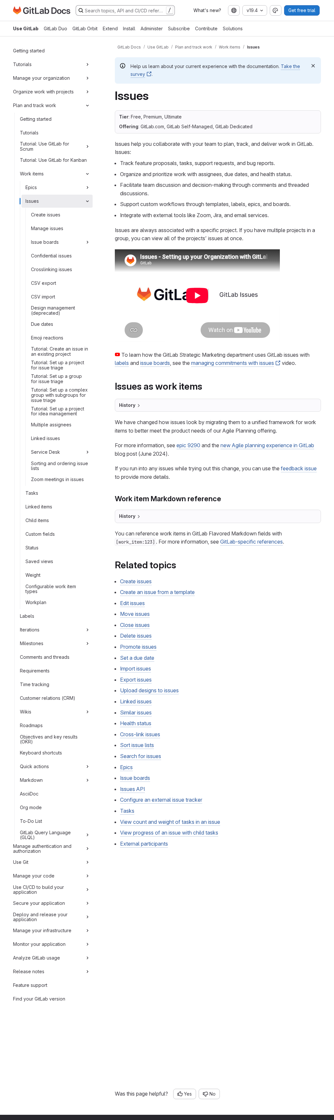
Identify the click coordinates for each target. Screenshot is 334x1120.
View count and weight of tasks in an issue (170, 822)
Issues (32, 201)
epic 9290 (188, 445)
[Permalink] (206, 386)
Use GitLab (25, 28)
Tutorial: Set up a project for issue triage (57, 365)
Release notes (28, 971)
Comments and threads (44, 657)
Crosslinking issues (51, 269)
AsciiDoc (29, 793)
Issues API (132, 789)
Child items (37, 520)
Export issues (136, 679)
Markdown (31, 780)
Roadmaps (31, 725)
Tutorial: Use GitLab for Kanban (53, 160)
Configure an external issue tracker (161, 799)
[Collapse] (87, 105)
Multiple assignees (51, 424)
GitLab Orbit (85, 28)
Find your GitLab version (39, 999)
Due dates (42, 324)
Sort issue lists (137, 745)
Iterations (29, 629)
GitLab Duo (55, 28)
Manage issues (47, 228)
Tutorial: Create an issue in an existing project (59, 351)
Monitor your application (39, 944)
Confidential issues (51, 255)
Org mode (31, 807)
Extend (110, 28)
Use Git (20, 862)
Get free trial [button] (301, 10)
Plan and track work (34, 105)
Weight (32, 575)
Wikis (25, 711)
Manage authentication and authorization (42, 848)
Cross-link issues (140, 734)
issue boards (155, 363)
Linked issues (45, 438)
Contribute (206, 28)
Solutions (233, 28)
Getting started (29, 50)
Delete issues (136, 635)
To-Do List (31, 821)
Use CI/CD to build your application (38, 889)
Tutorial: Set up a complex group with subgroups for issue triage (59, 395)
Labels (27, 616)
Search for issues (140, 756)
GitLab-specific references (251, 541)
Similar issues (136, 712)
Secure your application (39, 903)
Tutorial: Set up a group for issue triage (56, 378)
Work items (32, 173)
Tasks (31, 493)
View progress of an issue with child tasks (169, 832)
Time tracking (34, 684)
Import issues (135, 668)
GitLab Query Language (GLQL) (45, 835)
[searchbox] (125, 10)
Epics (31, 187)
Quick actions (34, 766)
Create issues (45, 214)
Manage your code (33, 875)
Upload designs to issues (149, 690)
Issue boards (45, 242)
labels (122, 363)
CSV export (43, 283)
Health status (135, 723)
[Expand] (87, 64)
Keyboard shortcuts (41, 752)
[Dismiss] (313, 66)
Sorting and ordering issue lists (59, 466)
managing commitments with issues (232, 363)
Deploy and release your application (40, 917)
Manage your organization (41, 78)
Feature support (30, 985)
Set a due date (137, 658)
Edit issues (132, 603)
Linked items (38, 506)
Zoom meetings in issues (57, 479)
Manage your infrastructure (42, 930)
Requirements (35, 670)
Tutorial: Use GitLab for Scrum (44, 146)
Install (129, 28)
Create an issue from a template (157, 592)
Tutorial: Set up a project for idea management (57, 411)
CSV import (43, 296)
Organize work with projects (43, 91)
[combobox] (234, 10)
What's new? (207, 10)
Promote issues (138, 646)
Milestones (31, 643)
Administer (152, 28)
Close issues (135, 625)
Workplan (35, 602)
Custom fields (40, 534)
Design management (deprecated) (53, 310)
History (127, 405)
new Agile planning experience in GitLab (267, 445)
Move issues (135, 614)
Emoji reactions (47, 337)
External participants (144, 843)
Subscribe (179, 28)
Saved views (39, 561)
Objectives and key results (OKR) (49, 739)
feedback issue (299, 468)
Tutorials (22, 64)
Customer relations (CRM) (47, 698)
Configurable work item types (50, 589)
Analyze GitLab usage (36, 958)
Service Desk (45, 452)
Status (31, 547)
